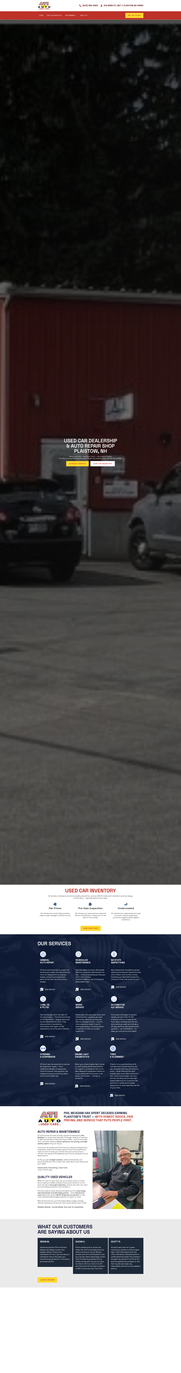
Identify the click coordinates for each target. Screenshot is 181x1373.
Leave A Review (47, 1280)
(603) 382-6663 (90, 6)
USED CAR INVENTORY (54, 15)
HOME (41, 15)
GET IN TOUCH (134, 15)
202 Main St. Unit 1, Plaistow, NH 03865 (123, 6)
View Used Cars (90, 928)
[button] (71, 15)
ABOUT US (83, 15)
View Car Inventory (102, 464)
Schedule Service (77, 464)
